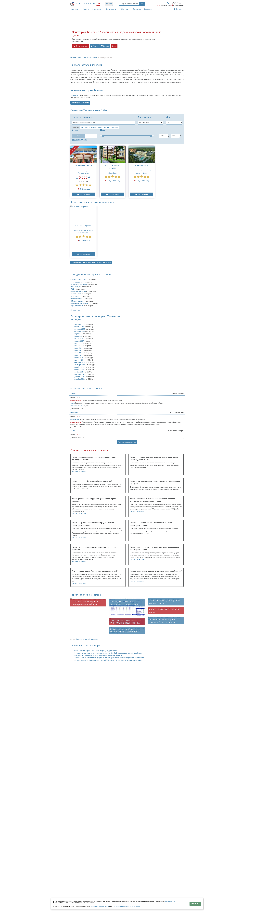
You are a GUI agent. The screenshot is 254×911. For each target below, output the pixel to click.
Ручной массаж (77, 306)
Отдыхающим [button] (111, 9)
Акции (95, 46)
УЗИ (72, 289)
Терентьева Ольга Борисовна (87, 639)
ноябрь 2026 (79, 372)
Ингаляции (75, 296)
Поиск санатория (81, 46)
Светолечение (76, 299)
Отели (114, 46)
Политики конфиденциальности (100, 906)
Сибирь (106, 127)
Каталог (109, 4)
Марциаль (114, 127)
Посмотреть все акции (80, 103)
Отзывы (106, 46)
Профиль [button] (178, 9)
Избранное (137, 9)
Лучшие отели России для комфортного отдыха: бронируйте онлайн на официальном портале (109, 658)
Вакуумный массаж (78, 291)
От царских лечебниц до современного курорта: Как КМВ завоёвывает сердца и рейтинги (108, 653)
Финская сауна (76, 282)
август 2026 (79, 358)
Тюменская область (90, 58)
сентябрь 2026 (80, 362)
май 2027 (78, 343)
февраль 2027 (79, 329)
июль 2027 (78, 353)
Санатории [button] (74, 9)
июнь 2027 (78, 348)
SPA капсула (76, 287)
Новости (86, 9)
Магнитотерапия (77, 301)
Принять (195, 904)
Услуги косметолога (78, 280)
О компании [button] (96, 9)
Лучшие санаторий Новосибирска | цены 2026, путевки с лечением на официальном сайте (108, 660)
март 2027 (78, 334)
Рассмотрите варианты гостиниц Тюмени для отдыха (91, 262)
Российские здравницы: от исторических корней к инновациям (98, 655)
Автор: (72, 639)
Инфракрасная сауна (79, 284)
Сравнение (148, 9)
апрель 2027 (79, 339)
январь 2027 (79, 324)
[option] (83, 232)
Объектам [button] (124, 9)
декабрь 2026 (79, 377)
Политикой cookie (170, 901)
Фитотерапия (76, 294)
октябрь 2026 (79, 367)
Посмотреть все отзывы (127, 442)
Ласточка (74, 95)
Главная (73, 58)
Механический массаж (79, 303)
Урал (80, 58)
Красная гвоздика (95, 127)
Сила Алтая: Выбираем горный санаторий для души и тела (95, 651)
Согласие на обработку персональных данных (127, 906)
